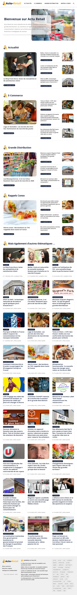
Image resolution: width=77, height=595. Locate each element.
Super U (69, 588)
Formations (70, 572)
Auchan (68, 562)
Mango (54, 583)
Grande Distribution (51, 3)
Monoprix (60, 583)
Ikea (67, 574)
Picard (58, 586)
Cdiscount (67, 567)
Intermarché (56, 576)
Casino (54, 567)
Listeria (69, 581)
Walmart (59, 590)
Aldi (64, 560)
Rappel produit (69, 586)
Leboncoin (55, 579)
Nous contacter (6, 566)
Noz (54, 586)
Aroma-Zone (61, 562)
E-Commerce (38, 3)
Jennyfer (63, 576)
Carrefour (61, 565)
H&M (58, 574)
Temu (54, 590)
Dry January (62, 572)
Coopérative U (65, 569)
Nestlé (71, 583)
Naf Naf (66, 583)
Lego (66, 579)
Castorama (60, 567)
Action (54, 560)
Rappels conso (66, 3)
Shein (64, 588)
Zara (64, 590)
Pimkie (63, 586)
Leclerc (61, 579)
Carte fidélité (68, 565)
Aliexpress (69, 560)
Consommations (56, 569)
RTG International (57, 588)
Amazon (55, 562)
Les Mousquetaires (57, 581)
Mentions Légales (7, 568)
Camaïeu (55, 565)
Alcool (59, 560)
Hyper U (62, 574)
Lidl (64, 581)
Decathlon (55, 572)
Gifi (54, 574)
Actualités (28, 3)
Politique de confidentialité (9, 570)
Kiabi (68, 576)
